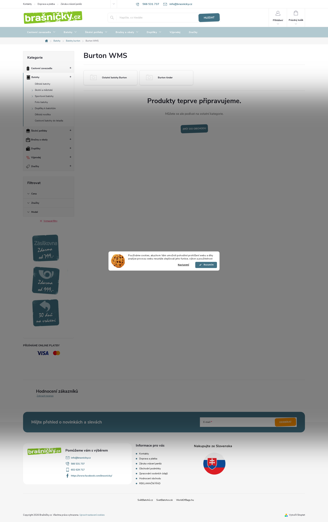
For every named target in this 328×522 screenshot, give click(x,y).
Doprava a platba (46, 4)
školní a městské (43, 90)
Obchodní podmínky (150, 468)
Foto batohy (41, 102)
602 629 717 (78, 469)
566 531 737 (78, 463)
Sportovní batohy (44, 96)
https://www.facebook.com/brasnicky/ (91, 475)
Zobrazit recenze (45, 395)
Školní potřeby (39, 130)
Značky (35, 166)
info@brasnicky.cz (81, 457)
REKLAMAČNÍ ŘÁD (149, 483)
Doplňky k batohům (45, 108)
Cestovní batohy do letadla (49, 120)
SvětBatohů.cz (145, 500)
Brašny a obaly (39, 139)
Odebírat (285, 422)
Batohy (35, 77)
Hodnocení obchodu (150, 478)
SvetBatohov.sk (164, 500)
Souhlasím (208, 265)
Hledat (209, 18)
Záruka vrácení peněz (71, 4)
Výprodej (36, 157)
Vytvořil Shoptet (297, 515)
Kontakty (27, 4)
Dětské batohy (42, 84)
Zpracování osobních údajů (153, 473)
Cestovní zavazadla (41, 68)
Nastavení (183, 265)
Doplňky (35, 148)
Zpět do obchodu (194, 129)
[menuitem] (41, 32)
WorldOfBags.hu (185, 500)
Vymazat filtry (50, 221)
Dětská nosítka (43, 114)
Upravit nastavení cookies (92, 515)
